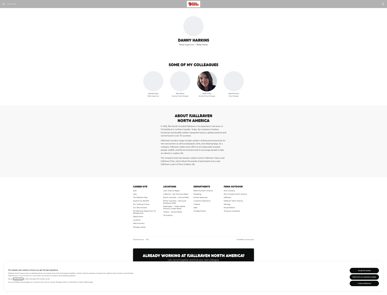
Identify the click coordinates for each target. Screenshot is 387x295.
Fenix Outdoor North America (235, 194)
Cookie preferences (364, 283)
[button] (383, 4)
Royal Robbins (229, 207)
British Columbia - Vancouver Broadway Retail (174, 202)
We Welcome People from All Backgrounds (144, 212)
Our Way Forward (140, 207)
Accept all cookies (364, 270)
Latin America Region (171, 191)
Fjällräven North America (233, 201)
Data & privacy (139, 223)
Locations (136, 220)
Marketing (197, 194)
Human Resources (201, 197)
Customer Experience (202, 201)
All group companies (232, 211)
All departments (200, 211)
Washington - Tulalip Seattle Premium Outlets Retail (174, 207)
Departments (138, 216)
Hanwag (227, 204)
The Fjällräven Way (140, 197)
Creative (197, 204)
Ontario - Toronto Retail (172, 212)
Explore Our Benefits (141, 201)
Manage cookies (139, 227)
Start (135, 191)
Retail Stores (202, 44)
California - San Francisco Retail (175, 194)
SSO (147, 239)
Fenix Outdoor (229, 191)
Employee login (138, 239)
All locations (168, 215)
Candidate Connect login (245, 239)
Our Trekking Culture (141, 204)
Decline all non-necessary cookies (364, 277)
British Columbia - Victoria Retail (176, 197)
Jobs (135, 194)
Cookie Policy (18, 279)
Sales (195, 207)
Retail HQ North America (203, 191)
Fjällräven (227, 197)
